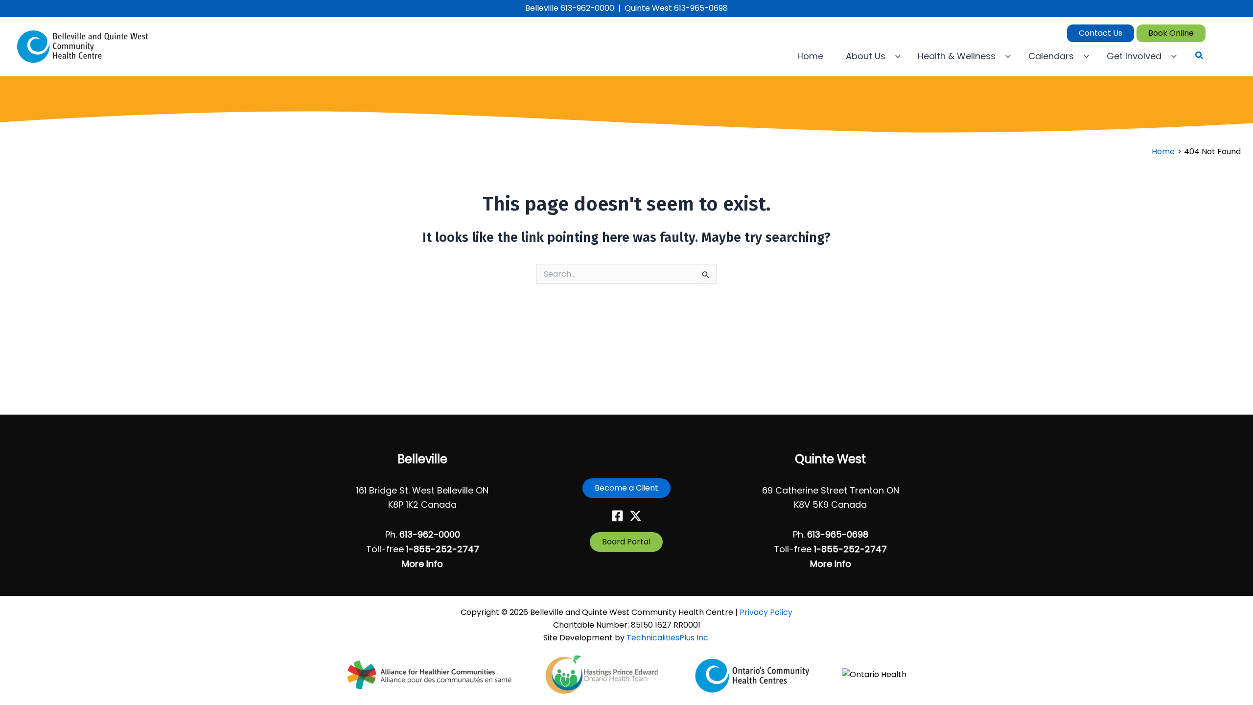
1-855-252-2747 (442, 549)
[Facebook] (617, 516)
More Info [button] (422, 564)
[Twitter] (635, 516)
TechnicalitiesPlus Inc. (668, 637)
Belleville (422, 459)
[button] (813, 56)
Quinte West (830, 459)
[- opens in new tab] (430, 674)
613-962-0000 (429, 534)
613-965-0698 (837, 534)
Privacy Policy (766, 612)
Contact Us (1100, 33)
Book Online (1171, 33)
